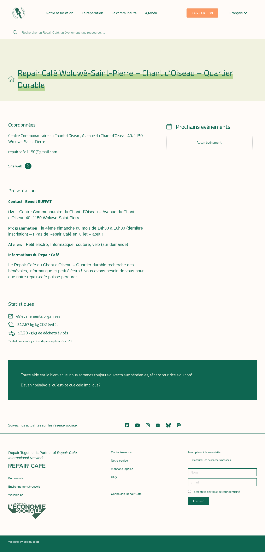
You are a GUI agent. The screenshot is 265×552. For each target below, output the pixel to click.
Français (236, 13)
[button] (127, 425)
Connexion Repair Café (126, 493)
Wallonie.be (15, 494)
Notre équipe (119, 460)
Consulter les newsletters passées (211, 460)
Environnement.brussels (24, 486)
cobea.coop (31, 541)
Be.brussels (16, 478)
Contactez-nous (121, 452)
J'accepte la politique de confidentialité (216, 492)
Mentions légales (122, 468)
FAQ (114, 477)
